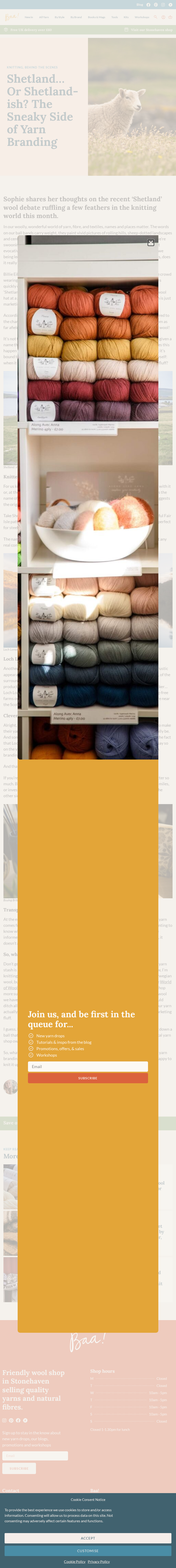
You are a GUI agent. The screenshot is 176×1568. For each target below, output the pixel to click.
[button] (151, 243)
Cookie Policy (74, 1561)
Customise (88, 1551)
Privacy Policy (99, 1561)
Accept (88, 1538)
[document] (88, 784)
